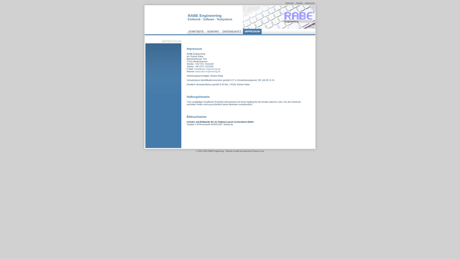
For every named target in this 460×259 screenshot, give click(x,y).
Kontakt (299, 3)
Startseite (289, 3)
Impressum (310, 3)
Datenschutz (232, 31)
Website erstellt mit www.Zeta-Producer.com (245, 151)
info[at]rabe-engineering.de (207, 69)
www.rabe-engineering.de (207, 71)
